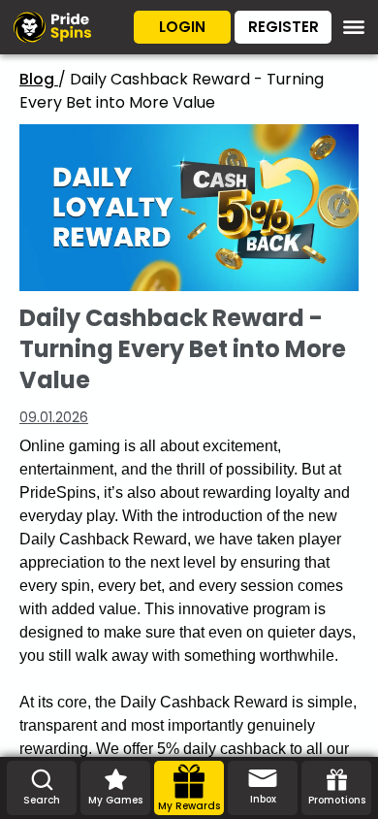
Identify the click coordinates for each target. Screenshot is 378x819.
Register (283, 26)
